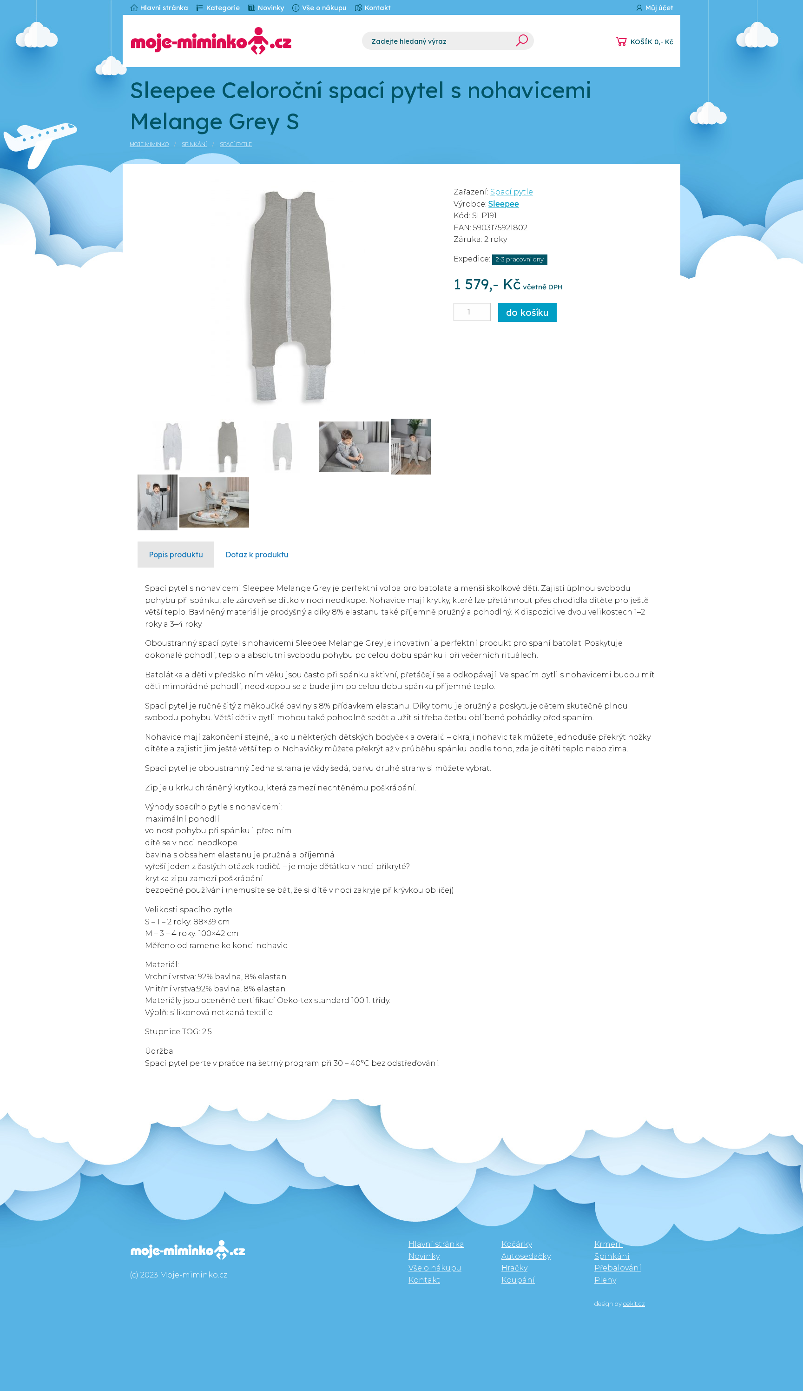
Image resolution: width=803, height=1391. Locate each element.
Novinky (270, 8)
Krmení (608, 1244)
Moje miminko (149, 144)
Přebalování (617, 1268)
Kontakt (377, 8)
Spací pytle (236, 144)
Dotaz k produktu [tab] (257, 554)
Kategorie (222, 8)
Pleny (605, 1280)
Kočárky (516, 1244)
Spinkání (194, 144)
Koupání (518, 1280)
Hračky (514, 1268)
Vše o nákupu (323, 8)
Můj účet (658, 8)
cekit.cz (634, 1303)
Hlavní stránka (163, 8)
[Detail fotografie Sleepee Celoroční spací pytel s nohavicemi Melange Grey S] (288, 294)
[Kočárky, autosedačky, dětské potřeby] (239, 41)
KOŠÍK (652, 42)
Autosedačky (526, 1256)
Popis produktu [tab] (176, 554)
